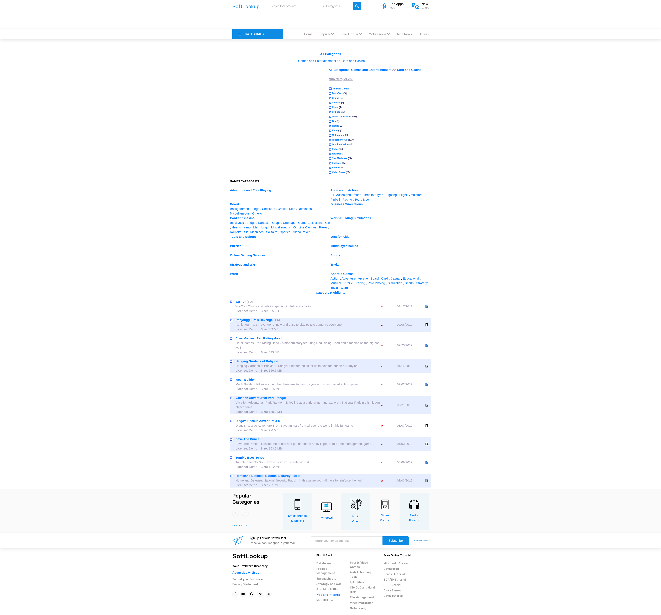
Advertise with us (245, 573)
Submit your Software (247, 579)
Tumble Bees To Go (249, 457)
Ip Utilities (357, 582)
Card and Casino (353, 61)
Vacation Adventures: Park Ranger (260, 398)
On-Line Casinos (341, 144)
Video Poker (338, 172)
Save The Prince (247, 439)
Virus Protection (361, 603)
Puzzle (348, 283)
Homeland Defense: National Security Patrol (267, 476)
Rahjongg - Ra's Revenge (254, 320)
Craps (335, 107)
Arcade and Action (344, 190)
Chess (282, 209)
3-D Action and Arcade (345, 195)
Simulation (395, 283)
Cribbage (337, 112)
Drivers (424, 34)
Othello (257, 213)
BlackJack (337, 93)
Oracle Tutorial (394, 574)
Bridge (335, 98)
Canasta (336, 102)
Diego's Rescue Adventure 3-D (257, 421)
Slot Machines (339, 158)
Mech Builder (245, 379)
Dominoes (305, 209)
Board (234, 204)
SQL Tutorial (392, 585)
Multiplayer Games (344, 246)
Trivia (334, 264)
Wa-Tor (240, 301)
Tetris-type (362, 199)
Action (334, 278)
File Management (362, 597)
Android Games (341, 88)
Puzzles (235, 246)
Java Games (392, 590)
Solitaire (336, 163)
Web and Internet (328, 594)
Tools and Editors (243, 236)
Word (234, 274)
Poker (335, 149)
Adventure (349, 278)
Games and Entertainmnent (317, 61)
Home (308, 34)
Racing (347, 199)
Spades (336, 167)
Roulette (336, 153)
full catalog (239, 525)
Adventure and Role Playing (250, 190)
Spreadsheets (326, 578)
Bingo (255, 209)
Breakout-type (373, 195)
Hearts (335, 126)
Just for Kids (339, 236)
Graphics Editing (327, 589)
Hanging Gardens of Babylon (256, 361)
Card (384, 278)
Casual (395, 278)
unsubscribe (421, 541)
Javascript (391, 568)
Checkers (268, 209)
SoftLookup (250, 556)
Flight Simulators (410, 195)
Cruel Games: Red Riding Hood (258, 338)
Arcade (363, 278)
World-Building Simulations (350, 218)
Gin (334, 121)
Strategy (422, 283)
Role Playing (376, 283)
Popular (324, 34)
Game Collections (341, 116)
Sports (335, 255)
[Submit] (357, 6)
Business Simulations (346, 204)
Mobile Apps (377, 34)
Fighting (391, 195)
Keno (335, 130)
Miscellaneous (339, 139)
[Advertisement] (330, 20)
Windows (327, 517)
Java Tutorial (393, 595)
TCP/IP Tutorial (395, 579)
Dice (292, 209)
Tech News (404, 34)
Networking (358, 608)
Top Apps (396, 4)
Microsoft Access (396, 563)
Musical (335, 283)
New (425, 4)
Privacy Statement (245, 584)
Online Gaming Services (248, 255)
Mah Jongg (338, 135)
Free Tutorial (349, 34)
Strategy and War (242, 264)
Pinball (335, 199)
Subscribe (396, 541)
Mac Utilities (325, 600)
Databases (323, 563)
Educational (411, 278)
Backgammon (239, 209)
